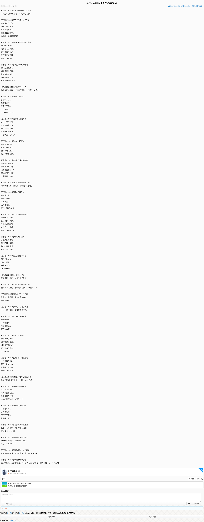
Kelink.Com (12, 520)
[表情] (3, 503)
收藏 (190, 478)
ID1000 (9, 513)
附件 (189, 503)
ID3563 (21, 513)
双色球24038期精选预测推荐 (17, 486)
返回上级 (51, 517)
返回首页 (152, 517)
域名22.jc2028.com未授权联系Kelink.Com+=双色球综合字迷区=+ (185, 6)
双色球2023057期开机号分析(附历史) (20, 483)
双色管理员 (12, 471)
